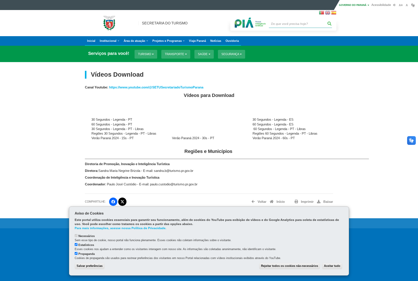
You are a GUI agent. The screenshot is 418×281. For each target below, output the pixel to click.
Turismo (145, 54)
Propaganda (86, 254)
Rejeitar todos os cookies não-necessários (289, 265)
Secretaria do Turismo (164, 23)
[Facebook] (113, 202)
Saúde (203, 54)
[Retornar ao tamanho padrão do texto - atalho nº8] (406, 5)
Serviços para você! (108, 53)
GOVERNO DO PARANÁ (353, 5)
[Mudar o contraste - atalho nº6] (394, 5)
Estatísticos (86, 245)
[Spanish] (333, 14)
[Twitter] (122, 202)
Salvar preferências (90, 265)
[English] (327, 14)
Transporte (175, 54)
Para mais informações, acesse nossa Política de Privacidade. (120, 228)
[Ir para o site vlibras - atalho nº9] (412, 5)
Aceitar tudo (332, 265)
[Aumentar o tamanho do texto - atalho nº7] (400, 5)
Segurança (230, 54)
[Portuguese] (321, 14)
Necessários (86, 236)
